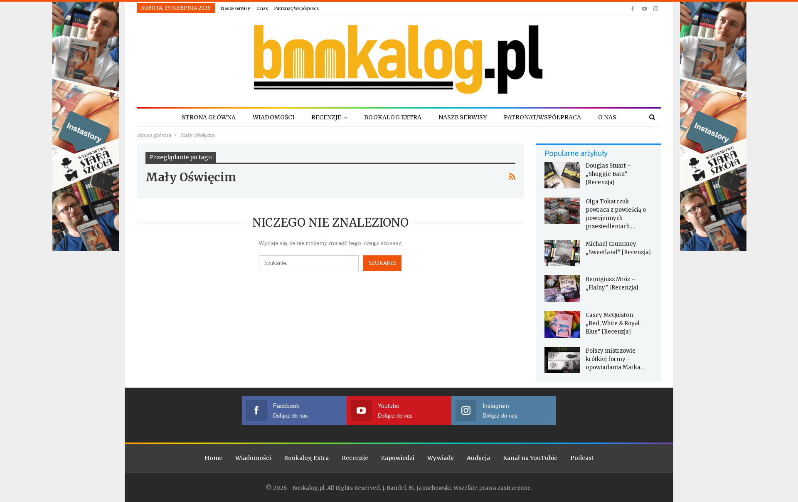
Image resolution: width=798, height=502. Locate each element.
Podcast (582, 458)
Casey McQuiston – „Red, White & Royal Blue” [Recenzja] (613, 323)
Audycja (478, 458)
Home (213, 458)
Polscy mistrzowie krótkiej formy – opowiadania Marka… (615, 359)
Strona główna (209, 117)
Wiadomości (273, 117)
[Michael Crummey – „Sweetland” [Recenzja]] (562, 253)
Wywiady (440, 458)
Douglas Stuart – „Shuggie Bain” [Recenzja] (608, 174)
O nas (262, 8)
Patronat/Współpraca (296, 8)
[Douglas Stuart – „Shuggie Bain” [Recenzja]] (562, 175)
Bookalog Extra (392, 117)
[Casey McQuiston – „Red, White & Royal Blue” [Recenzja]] (562, 324)
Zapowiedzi (397, 458)
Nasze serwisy (235, 8)
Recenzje (326, 117)
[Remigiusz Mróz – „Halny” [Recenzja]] (562, 288)
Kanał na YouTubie (530, 458)
